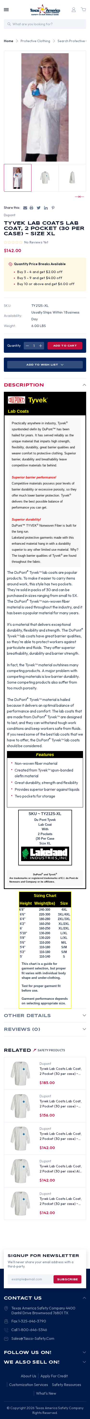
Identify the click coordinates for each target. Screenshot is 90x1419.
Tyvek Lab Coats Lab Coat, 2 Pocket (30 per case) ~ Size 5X (61, 1071)
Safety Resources (66, 1384)
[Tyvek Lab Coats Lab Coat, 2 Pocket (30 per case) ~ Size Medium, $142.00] (20, 1139)
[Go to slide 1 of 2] (77, 197)
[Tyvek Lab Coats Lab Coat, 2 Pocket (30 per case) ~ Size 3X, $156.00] (20, 1106)
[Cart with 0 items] (83, 10)
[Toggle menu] (6, 9)
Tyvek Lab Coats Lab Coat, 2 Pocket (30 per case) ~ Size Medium (61, 1136)
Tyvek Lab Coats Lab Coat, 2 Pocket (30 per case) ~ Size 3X (61, 1104)
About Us (28, 1375)
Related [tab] (34, 1050)
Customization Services (28, 1384)
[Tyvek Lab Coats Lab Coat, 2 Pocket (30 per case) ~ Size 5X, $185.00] (20, 1074)
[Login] (74, 10)
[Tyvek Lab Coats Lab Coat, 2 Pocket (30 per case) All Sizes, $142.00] (20, 1171)
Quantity (14, 345)
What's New (46, 1393)
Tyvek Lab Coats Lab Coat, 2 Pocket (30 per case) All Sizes (61, 1169)
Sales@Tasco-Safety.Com (32, 1338)
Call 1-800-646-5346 (29, 1329)
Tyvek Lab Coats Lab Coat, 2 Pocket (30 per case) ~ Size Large (61, 1201)
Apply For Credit (54, 1375)
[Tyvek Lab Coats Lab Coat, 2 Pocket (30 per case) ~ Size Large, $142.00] (20, 1204)
